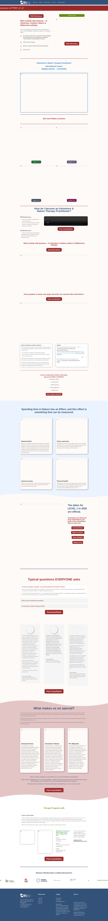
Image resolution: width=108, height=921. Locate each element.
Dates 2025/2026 (78, 537)
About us (54, 2)
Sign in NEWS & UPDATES (54, 394)
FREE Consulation (77, 532)
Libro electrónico (54, 299)
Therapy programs (61, 2)
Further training (47, 2)
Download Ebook (78, 528)
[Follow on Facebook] (75, 898)
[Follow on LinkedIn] (80, 898)
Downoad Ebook (54, 250)
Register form (78, 542)
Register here (36, 162)
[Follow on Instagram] (77, 898)
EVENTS (40, 2)
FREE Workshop (36, 16)
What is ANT (35, 2)
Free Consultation (66, 229)
